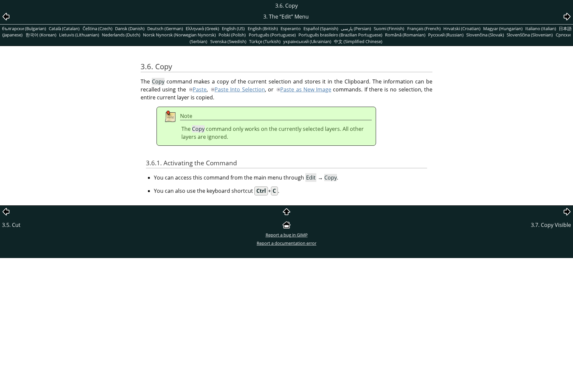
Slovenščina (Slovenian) (530, 35)
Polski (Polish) (232, 35)
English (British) (263, 28)
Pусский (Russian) (446, 35)
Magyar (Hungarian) (503, 28)
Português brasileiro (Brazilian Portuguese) (340, 35)
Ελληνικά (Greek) (202, 28)
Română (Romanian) (405, 35)
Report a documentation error (286, 243)
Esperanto (291, 28)
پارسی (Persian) (356, 28)
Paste (200, 89)
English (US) (233, 28)
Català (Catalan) (64, 28)
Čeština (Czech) (97, 28)
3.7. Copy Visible (551, 225)
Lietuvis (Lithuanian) (79, 35)
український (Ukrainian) (307, 41)
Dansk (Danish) (130, 28)
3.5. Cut (11, 225)
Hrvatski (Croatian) (461, 28)
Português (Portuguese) (272, 35)
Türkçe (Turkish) (265, 41)
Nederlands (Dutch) (121, 35)
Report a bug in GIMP (287, 235)
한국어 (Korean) (41, 35)
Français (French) (424, 28)
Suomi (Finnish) (389, 28)
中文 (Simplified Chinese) (358, 41)
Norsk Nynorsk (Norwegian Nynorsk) (179, 35)
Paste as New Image (305, 89)
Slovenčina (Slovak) (485, 35)
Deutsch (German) (165, 28)
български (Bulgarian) (24, 28)
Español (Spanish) (320, 28)
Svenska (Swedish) (228, 41)
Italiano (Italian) (540, 28)
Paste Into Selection (240, 89)
